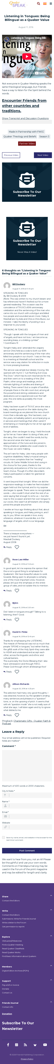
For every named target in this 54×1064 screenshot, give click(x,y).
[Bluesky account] (35, 1045)
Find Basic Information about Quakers (19, 956)
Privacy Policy (27, 1059)
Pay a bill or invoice (10, 985)
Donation (7, 1014)
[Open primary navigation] (50, 3)
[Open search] (38, 4)
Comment (9, 746)
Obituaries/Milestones (12, 941)
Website (6, 823)
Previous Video (11, 155)
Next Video (43, 155)
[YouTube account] (45, 1045)
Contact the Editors (11, 900)
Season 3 (44, 136)
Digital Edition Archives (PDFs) (15, 971)
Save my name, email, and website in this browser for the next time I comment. (29, 839)
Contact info (7, 1007)
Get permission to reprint (13, 926)
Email (5, 812)
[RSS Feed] (25, 1045)
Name (5, 801)
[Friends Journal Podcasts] (16, 1045)
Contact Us (7, 993)
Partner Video (27, 143)
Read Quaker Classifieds (13, 948)
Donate (5, 989)
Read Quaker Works (11, 952)
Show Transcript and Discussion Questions (25, 118)
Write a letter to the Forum (14, 922)
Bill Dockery (18, 284)
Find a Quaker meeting (12, 945)
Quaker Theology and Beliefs (20, 136)
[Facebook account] (8, 1045)
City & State (8, 791)
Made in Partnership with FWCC (26, 131)
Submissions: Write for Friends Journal (19, 919)
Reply (9, 547)
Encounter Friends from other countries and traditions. (24, 105)
